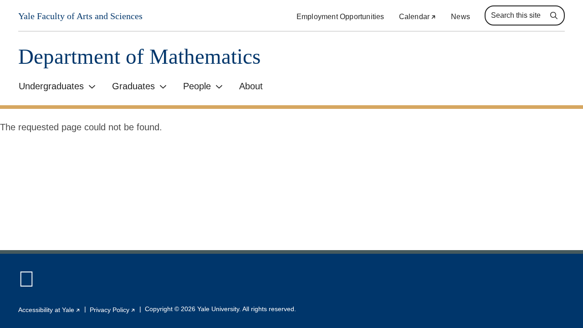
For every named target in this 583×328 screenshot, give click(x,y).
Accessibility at (49, 309)
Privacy (113, 309)
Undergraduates (51, 86)
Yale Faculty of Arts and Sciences (80, 16)
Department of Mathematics (139, 56)
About (251, 86)
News (460, 16)
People (197, 86)
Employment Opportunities (340, 16)
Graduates (133, 86)
